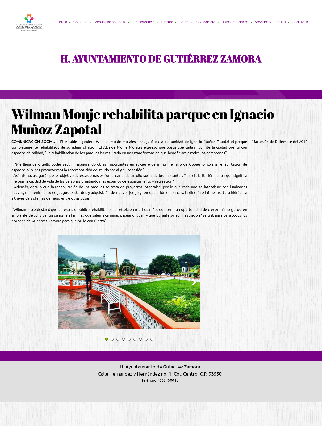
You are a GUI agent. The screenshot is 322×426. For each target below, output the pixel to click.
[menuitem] (63, 22)
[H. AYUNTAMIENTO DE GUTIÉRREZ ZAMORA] (29, 22)
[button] (129, 283)
